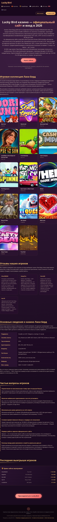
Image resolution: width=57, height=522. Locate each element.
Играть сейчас (28, 60)
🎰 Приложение (5, 6)
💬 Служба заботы (34, 6)
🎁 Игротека (14, 6)
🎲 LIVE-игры (45, 6)
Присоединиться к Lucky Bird (28, 496)
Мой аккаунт (40, 13)
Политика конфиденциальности (23, 518)
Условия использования (37, 518)
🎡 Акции (3, 9)
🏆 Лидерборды (24, 6)
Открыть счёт (50, 13)
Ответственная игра (49, 518)
